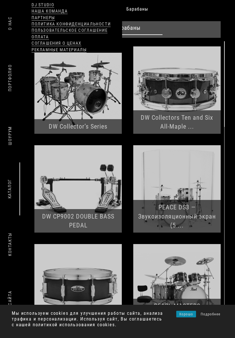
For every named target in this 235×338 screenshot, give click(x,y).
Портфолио (10, 77)
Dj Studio (43, 4)
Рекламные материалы (59, 49)
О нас (10, 23)
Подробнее (210, 314)
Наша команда (50, 11)
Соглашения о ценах (56, 43)
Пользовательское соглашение (69, 30)
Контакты (10, 244)
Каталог (9, 189)
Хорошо (186, 314)
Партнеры (43, 17)
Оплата (40, 37)
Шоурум (10, 135)
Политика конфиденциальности (71, 24)
